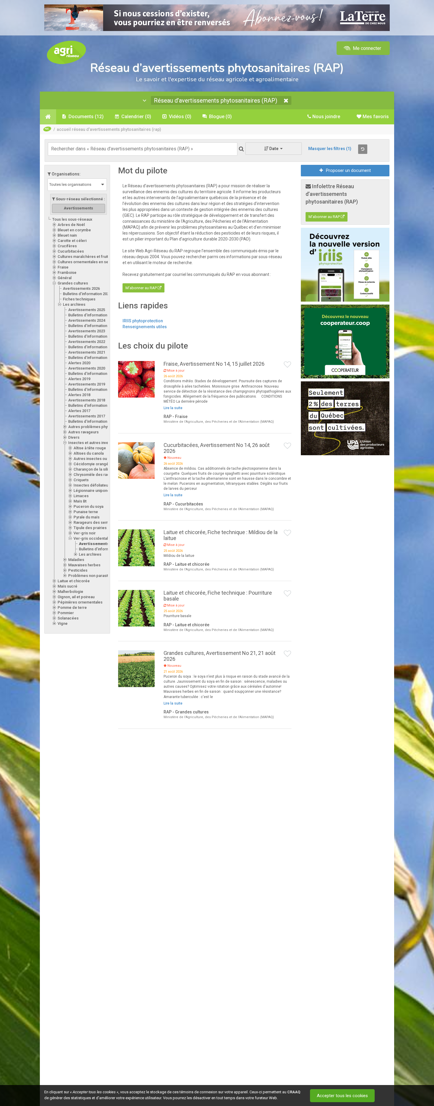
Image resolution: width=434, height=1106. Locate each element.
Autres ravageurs (83, 432)
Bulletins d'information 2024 (92, 325)
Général (64, 278)
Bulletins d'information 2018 (92, 405)
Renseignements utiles (145, 326)
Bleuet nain (67, 235)
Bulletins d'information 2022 (92, 347)
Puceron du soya (88, 506)
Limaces (81, 496)
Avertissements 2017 (86, 416)
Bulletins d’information (98, 549)
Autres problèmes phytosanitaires (98, 426)
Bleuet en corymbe (74, 230)
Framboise (67, 272)
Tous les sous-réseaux (72, 219)
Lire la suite (173, 408)
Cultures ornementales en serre (86, 262)
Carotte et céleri (72, 240)
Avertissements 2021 (86, 352)
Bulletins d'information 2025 (92, 315)
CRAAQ (293, 1092)
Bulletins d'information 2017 (92, 421)
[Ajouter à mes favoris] (287, 365)
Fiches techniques (79, 299)
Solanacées (68, 618)
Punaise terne (86, 512)
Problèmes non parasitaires (92, 575)
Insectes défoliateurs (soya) (98, 485)
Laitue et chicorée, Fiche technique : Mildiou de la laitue (221, 535)
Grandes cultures (73, 283)
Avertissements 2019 (86, 384)
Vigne (63, 623)
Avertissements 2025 (86, 310)
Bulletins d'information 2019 (92, 389)
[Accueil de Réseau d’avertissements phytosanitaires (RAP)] (48, 116)
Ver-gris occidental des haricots (102, 538)
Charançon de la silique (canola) (102, 469)
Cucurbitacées (71, 251)
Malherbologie (70, 591)
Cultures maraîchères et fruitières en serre (95, 256)
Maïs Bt (80, 501)
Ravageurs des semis (92, 522)
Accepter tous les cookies (342, 1095)
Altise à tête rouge (90, 448)
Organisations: (66, 174)
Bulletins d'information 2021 (92, 357)
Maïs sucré (67, 586)
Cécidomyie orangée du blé (98, 464)
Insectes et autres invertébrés (95, 442)
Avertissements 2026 (81, 288)
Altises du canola (89, 453)
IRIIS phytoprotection (143, 320)
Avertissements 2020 (86, 368)
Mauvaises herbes (84, 565)
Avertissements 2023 (86, 331)
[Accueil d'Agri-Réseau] (66, 52)
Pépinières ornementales (80, 602)
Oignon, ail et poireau (76, 597)
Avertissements (94, 543)
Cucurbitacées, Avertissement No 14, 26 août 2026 (217, 448)
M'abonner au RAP (141, 288)
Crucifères (67, 246)
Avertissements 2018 (86, 400)
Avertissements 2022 (86, 341)
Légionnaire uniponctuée (96, 490)
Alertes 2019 (79, 379)
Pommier (66, 613)
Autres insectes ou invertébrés (101, 458)
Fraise (63, 267)
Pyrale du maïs (86, 517)
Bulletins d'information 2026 (87, 294)
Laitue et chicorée (74, 581)
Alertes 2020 (79, 363)
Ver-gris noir (85, 533)
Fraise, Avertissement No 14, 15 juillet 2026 (214, 364)
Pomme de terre (72, 607)
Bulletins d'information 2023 (92, 336)
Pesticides (77, 570)
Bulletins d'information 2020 (92, 373)
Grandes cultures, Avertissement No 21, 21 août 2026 (219, 656)
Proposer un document (348, 170)
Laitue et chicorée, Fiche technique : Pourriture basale (218, 596)
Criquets (81, 480)
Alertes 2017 (79, 411)
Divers (73, 437)
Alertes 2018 (79, 395)
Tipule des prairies (90, 528)
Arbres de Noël (71, 224)
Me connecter (366, 48)
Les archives (74, 304)
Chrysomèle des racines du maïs (102, 474)
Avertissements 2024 (86, 320)
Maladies (76, 559)
